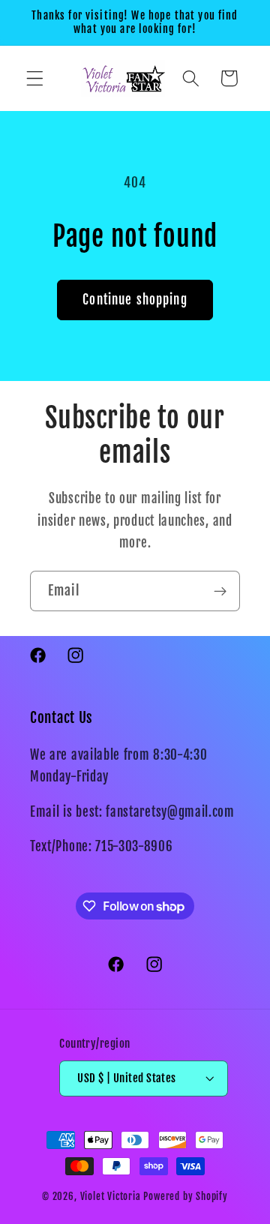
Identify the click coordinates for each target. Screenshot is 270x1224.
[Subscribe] (220, 591)
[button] (35, 78)
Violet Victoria (110, 1196)
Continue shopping (135, 300)
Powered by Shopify (185, 1196)
